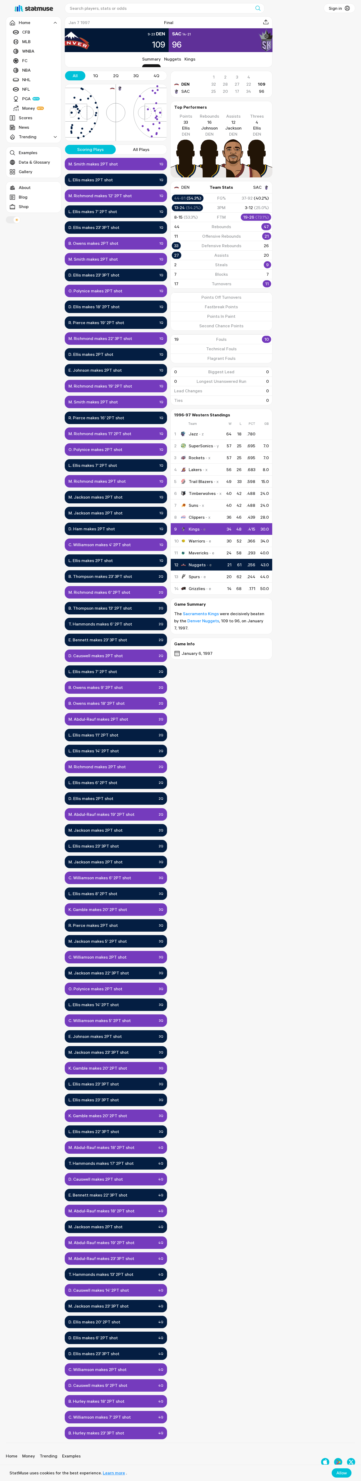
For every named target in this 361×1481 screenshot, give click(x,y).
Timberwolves (202, 493)
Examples (28, 152)
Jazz (193, 434)
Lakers (195, 469)
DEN (185, 84)
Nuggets (172, 59)
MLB (26, 41)
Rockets (197, 458)
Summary (151, 59)
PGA (26, 99)
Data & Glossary (34, 162)
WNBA (28, 51)
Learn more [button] (114, 1473)
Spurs (194, 576)
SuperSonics (201, 446)
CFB (26, 32)
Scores (25, 118)
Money (28, 108)
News (24, 127)
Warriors (197, 541)
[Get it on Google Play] (338, 1462)
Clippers (197, 517)
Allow (341, 1473)
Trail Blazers (201, 481)
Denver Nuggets (203, 621)
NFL (26, 89)
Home (11, 1456)
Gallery (25, 171)
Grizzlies (197, 588)
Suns (193, 505)
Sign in (335, 8)
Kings (189, 59)
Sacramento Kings (201, 614)
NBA (26, 70)
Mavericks (198, 553)
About (25, 187)
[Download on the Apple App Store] (325, 1462)
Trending (48, 1456)
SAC (185, 91)
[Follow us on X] (351, 1462)
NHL (26, 79)
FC (24, 60)
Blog (23, 197)
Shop (24, 206)
